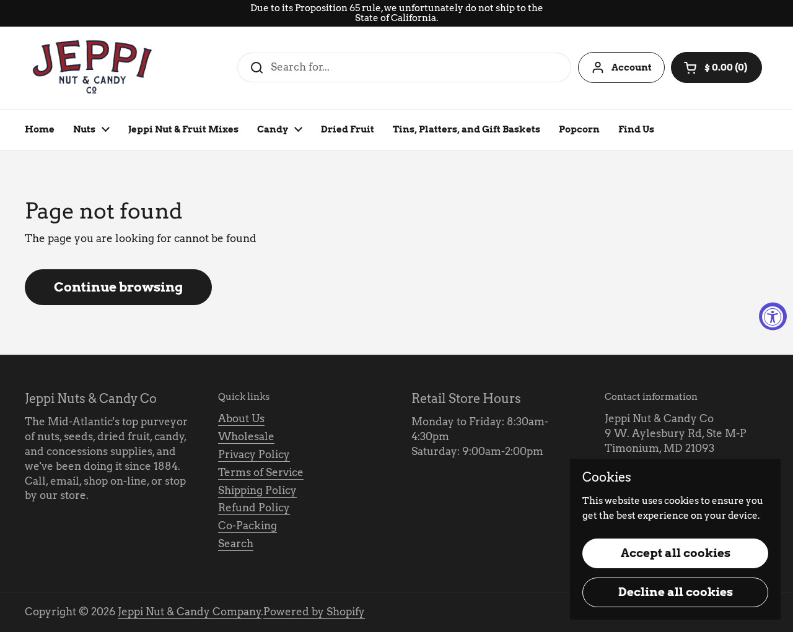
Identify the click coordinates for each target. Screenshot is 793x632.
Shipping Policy (257, 490)
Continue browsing (118, 287)
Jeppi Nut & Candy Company (189, 611)
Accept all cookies (675, 553)
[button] (716, 67)
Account (631, 67)
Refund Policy (254, 507)
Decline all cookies (675, 592)
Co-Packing (247, 525)
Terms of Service (261, 472)
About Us (241, 418)
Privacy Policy (254, 454)
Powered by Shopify (314, 611)
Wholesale (246, 436)
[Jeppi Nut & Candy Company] (93, 68)
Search (235, 543)
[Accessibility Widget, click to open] (773, 316)
